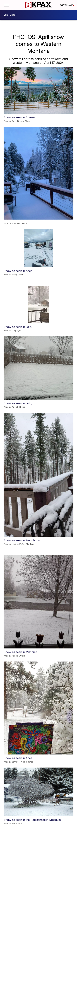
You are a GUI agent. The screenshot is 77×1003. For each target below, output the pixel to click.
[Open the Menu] (6, 5)
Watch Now (66, 5)
